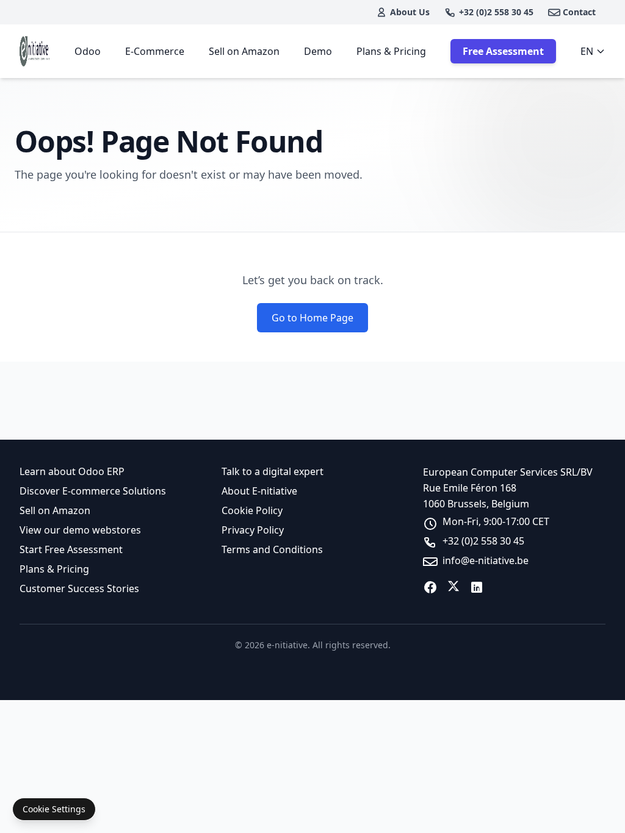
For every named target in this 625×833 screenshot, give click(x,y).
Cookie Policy (252, 510)
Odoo (87, 51)
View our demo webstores (80, 530)
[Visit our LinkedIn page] (476, 587)
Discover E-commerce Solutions (93, 491)
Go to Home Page (312, 317)
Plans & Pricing (391, 51)
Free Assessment (503, 51)
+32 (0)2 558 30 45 (496, 12)
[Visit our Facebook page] (430, 587)
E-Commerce (154, 51)
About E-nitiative (259, 491)
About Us (410, 12)
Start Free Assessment (71, 549)
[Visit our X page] (453, 587)
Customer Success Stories (79, 588)
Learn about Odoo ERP (72, 471)
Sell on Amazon (244, 51)
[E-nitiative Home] (35, 51)
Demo (318, 51)
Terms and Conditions (272, 549)
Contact (579, 12)
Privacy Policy (253, 530)
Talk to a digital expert (272, 471)
